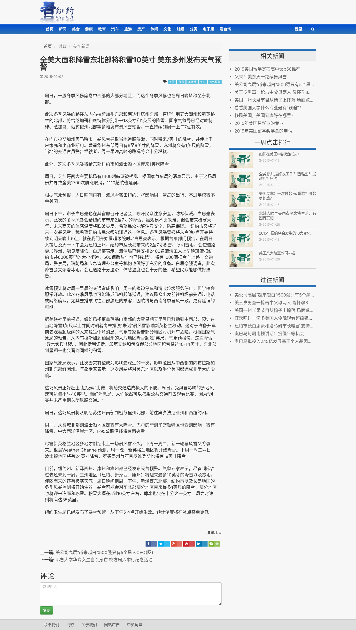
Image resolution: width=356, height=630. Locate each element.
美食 (76, 29)
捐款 (70, 624)
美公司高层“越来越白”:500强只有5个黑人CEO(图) (104, 552)
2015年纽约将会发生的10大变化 (284, 233)
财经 (180, 29)
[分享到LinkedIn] (202, 544)
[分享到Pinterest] (189, 544)
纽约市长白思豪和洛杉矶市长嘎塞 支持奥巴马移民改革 (275, 325)
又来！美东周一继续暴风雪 (260, 76)
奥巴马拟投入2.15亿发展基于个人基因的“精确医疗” (275, 341)
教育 (102, 29)
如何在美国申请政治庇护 (279, 154)
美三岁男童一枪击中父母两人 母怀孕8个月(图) (275, 92)
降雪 (181, 81)
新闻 (63, 29)
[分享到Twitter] (164, 544)
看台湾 (225, 29)
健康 (89, 29)
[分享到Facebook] (151, 544)
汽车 (115, 29)
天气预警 (214, 81)
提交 (46, 610)
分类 (193, 29)
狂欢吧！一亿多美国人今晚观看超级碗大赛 (275, 318)
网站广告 (112, 624)
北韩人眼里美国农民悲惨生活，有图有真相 (287, 215)
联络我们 (51, 624)
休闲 (154, 29)
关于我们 (89, 624)
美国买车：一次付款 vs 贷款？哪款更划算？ (287, 195)
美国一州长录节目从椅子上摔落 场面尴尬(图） (275, 100)
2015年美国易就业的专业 (259, 123)
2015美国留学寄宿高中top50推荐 (267, 69)
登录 (298, 29)
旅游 (128, 29)
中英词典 (134, 624)
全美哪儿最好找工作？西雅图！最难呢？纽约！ (287, 176)
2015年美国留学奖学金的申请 (263, 130)
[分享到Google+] (176, 544)
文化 (167, 29)
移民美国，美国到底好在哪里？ (264, 115)
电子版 (208, 29)
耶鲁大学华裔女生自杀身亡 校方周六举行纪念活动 (104, 559)
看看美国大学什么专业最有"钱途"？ (268, 107)
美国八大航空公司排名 (277, 253)
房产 (141, 29)
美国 (172, 81)
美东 (202, 81)
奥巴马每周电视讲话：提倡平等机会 (270, 333)
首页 (50, 29)
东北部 (192, 81)
